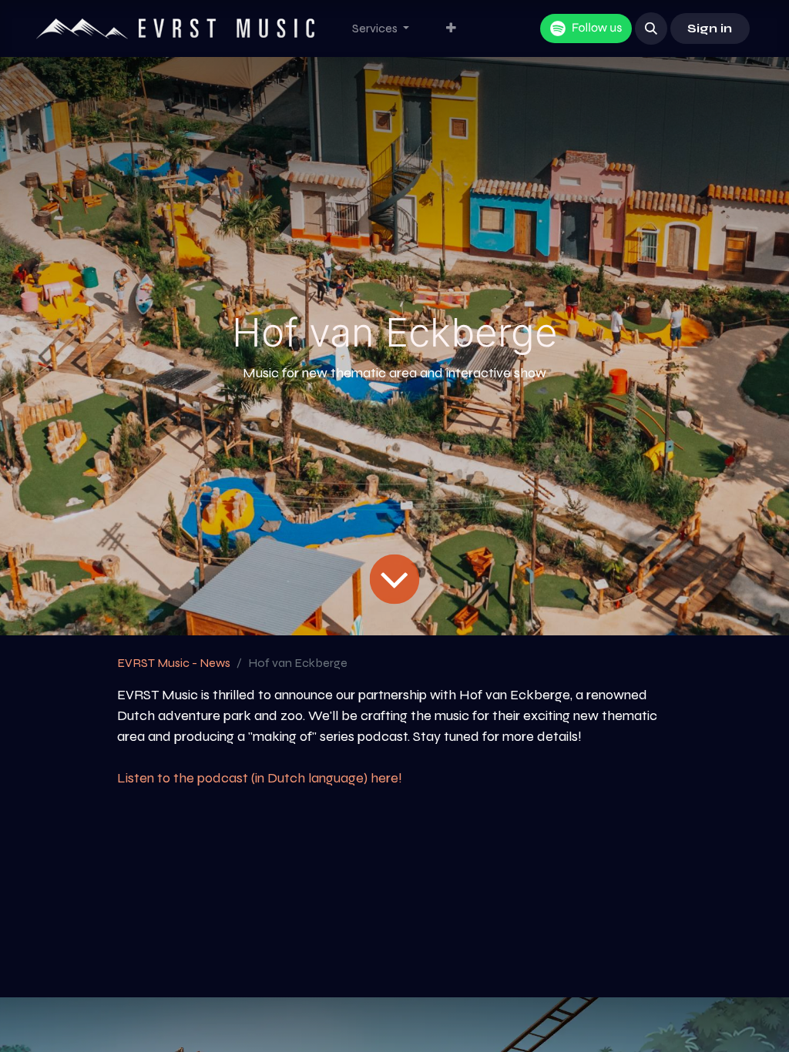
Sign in (709, 28)
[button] (651, 28)
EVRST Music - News (173, 662)
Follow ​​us (597, 28)
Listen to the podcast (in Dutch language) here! (259, 777)
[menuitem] (381, 28)
